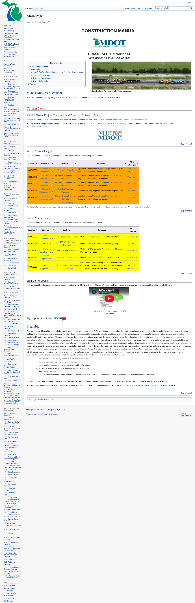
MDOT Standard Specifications (9, 55)
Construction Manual (45, 400)
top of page (186, 144)
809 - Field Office (10, 454)
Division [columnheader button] (45, 163)
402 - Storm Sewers (11, 206)
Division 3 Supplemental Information (9, 187)
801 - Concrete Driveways (9, 418)
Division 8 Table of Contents (10, 414)
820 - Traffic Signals (11, 497)
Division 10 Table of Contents (11, 543)
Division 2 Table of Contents (10, 80)
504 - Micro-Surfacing (11, 263)
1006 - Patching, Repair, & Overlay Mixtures (12, 577)
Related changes (10, 588)
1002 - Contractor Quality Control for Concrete (10, 555)
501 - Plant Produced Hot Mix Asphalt (11, 251)
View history (147, 9)
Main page (28, 9)
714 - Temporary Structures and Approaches (9, 359)
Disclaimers (55, 414)
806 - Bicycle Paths (10, 441)
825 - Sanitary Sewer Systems (11, 520)
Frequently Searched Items (11, 40)
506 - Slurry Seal (10, 268)
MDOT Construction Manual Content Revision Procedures (144, 385)
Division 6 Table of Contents (10, 278)
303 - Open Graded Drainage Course (11, 159)
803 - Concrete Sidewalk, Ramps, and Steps (12, 428)
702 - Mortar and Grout (12, 309)
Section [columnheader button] (64, 163)
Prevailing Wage (64, 170)
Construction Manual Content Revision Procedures (11, 35)
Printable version (10, 593)
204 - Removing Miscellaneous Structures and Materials (9, 100)
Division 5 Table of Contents (10, 246)
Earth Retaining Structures (9, 390)
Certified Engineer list (97, 237)
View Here (131, 177)
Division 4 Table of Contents (10, 200)
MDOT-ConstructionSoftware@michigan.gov (109, 123)
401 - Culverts (9, 203)
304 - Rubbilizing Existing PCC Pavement (12, 163)
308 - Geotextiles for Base (11, 182)
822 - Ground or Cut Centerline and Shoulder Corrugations (12, 507)
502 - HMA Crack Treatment (10, 255)
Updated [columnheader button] (31, 163)
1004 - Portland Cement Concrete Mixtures (12, 568)
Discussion (39, 9)
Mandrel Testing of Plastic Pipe (10, 233)
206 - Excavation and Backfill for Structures (11, 110)
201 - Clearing (9, 84)
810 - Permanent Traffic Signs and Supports (12, 458)
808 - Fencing (9, 452)
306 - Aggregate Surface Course (9, 172)
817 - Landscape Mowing (10, 485)
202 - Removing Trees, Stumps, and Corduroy (12, 87)
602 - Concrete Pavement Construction (12, 283)
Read (127, 9)
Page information (10, 598)
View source (135, 9)
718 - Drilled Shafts (10, 381)
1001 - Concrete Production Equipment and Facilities (12, 548)
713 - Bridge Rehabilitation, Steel (11, 354)
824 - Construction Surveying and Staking (12, 515)
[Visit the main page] (11, 10)
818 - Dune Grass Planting (10, 489)
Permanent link (9, 596)
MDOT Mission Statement (44, 92)
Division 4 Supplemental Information (107, 175)
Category (31, 400)
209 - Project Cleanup (11, 124)
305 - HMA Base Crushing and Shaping (12, 167)
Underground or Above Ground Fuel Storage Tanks (12, 135)
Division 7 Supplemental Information (107, 182)
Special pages (9, 591)
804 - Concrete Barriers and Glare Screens (12, 433)
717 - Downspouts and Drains (12, 377)
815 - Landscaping (10, 477)
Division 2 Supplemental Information (107, 196)
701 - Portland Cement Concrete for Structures (12, 305)
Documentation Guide (11, 52)
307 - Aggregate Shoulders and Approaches (9, 177)
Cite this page (9, 601)
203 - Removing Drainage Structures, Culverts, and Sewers (11, 93)
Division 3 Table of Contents (10, 147)
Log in (190, 2)
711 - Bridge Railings (11, 345)
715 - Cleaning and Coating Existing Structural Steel (11, 366)
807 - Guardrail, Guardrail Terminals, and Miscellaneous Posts (11, 446)
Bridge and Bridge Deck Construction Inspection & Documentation (12, 402)
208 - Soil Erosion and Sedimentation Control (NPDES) (12, 120)
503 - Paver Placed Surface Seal (10, 259)
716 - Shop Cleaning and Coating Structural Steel (12, 372)
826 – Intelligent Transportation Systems (12, 524)
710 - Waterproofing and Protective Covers (12, 341)
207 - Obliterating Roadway (10, 115)
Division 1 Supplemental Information (9, 70)
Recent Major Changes (39, 151)
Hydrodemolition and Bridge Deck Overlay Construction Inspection (12, 395)
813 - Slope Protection (12, 472)
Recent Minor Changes (39, 218)
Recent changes (9, 31)
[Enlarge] (190, 90)
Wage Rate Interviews (87, 172)
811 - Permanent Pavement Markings (11, 462)
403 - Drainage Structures (9, 209)
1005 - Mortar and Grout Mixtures (12, 572)
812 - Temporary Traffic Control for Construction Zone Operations (12, 467)
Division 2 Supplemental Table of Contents (12, 129)
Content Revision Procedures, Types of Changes (133, 207)
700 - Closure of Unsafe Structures (12, 301)
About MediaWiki (44, 414)
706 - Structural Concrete (9, 327)
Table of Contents (10, 28)
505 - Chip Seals (10, 265)
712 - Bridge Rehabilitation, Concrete (9, 349)
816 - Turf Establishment (9, 480)
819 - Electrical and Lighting (11, 494)
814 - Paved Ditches (11, 474)
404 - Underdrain (10, 213)
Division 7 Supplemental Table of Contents (12, 385)
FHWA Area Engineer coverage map (103, 243)
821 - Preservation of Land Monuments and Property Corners (11, 501)
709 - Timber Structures (12, 338)
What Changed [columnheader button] (132, 163)
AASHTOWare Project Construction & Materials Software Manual (64, 115)
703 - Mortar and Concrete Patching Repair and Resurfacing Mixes (12, 314)
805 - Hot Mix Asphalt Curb (11, 438)
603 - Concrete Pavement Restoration (12, 287)
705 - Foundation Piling (12, 324)
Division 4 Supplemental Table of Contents (12, 227)
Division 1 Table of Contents (10, 65)
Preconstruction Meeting (67, 250)
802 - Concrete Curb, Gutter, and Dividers (11, 423)
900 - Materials (9, 533)
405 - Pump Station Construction (10, 216)
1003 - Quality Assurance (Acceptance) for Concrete (9, 562)
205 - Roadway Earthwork (9, 106)
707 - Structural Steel (11, 331)
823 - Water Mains (10, 512)
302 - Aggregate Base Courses (11, 154)
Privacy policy (31, 414)
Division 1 (46, 243)
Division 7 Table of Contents (10, 297)
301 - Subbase (9, 151)
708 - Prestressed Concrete (10, 334)
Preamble (33, 326)
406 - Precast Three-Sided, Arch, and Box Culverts (11, 221)
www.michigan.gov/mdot (37, 22)
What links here (9, 585)
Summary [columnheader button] (101, 163)
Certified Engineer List (67, 237)
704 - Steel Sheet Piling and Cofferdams (12, 320)
